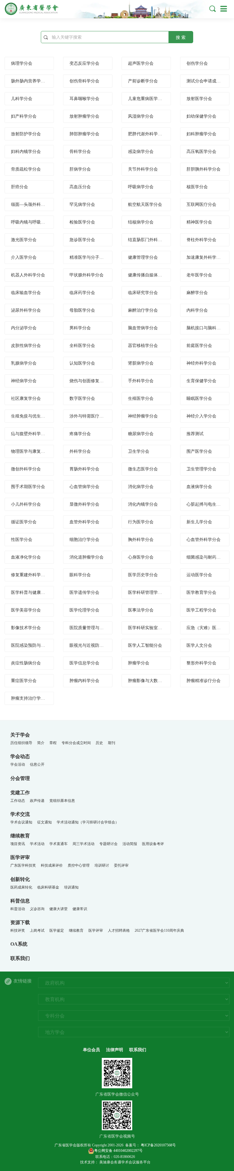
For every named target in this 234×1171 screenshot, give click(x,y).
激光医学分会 (24, 239)
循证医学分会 (24, 522)
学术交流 (20, 814)
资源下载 (20, 922)
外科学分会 (80, 451)
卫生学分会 (138, 451)
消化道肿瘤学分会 (86, 557)
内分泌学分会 (24, 328)
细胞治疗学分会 (84, 539)
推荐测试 (195, 433)
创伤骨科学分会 (84, 81)
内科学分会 (197, 310)
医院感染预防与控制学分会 (36, 645)
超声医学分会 (141, 63)
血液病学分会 (199, 486)
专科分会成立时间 (76, 743)
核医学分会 (197, 187)
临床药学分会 (82, 292)
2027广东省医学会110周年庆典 (159, 930)
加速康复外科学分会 (205, 257)
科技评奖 (17, 930)
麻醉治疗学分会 (143, 310)
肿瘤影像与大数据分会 (149, 680)
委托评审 (121, 865)
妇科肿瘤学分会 (201, 134)
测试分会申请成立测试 (207, 81)
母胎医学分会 (82, 310)
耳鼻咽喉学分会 (84, 98)
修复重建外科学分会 (30, 575)
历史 (99, 743)
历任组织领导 (21, 743)
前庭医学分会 (199, 345)
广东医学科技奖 (23, 865)
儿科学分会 (21, 98)
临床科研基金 (48, 887)
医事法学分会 (141, 610)
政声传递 (37, 801)
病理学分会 (21, 63)
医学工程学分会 (201, 610)
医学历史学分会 (143, 575)
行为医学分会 (141, 522)
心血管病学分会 (84, 486)
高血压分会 (80, 187)
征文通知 (44, 822)
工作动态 (17, 801)
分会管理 (20, 778)
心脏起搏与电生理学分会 (209, 504)
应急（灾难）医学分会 (207, 627)
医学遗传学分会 (84, 592)
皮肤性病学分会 (26, 345)
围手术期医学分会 (28, 486)
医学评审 (20, 857)
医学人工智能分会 (145, 645)
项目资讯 (17, 844)
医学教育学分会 (201, 592)
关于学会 (20, 734)
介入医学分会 (24, 257)
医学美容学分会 (26, 610)
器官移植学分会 (143, 345)
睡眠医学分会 (199, 398)
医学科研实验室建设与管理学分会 (160, 627)
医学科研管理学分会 (147, 592)
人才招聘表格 (119, 930)
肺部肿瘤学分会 (84, 134)
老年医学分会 (199, 275)
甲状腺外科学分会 (86, 275)
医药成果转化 (21, 887)
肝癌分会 (19, 187)
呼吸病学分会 (141, 187)
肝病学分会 (80, 169)
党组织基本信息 (62, 801)
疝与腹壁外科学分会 (30, 433)
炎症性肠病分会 (26, 663)
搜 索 (181, 37)
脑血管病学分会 (143, 328)
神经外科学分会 (201, 363)
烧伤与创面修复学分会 (90, 381)
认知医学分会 (82, 363)
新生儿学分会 (199, 522)
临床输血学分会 (26, 292)
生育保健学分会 (201, 381)
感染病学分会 (141, 151)
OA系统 (18, 944)
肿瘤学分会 (138, 663)
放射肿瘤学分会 (84, 116)
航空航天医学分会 (145, 204)
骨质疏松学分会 (26, 169)
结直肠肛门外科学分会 (149, 239)
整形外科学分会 (201, 663)
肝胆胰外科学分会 (203, 169)
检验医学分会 (82, 222)
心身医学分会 (141, 557)
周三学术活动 (83, 844)
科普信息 (20, 900)
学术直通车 (58, 844)
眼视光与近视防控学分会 (92, 645)
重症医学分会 (24, 680)
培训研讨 (101, 865)
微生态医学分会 (143, 469)
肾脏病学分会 (141, 363)
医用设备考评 (153, 844)
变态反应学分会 (84, 63)
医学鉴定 (56, 930)
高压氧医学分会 (201, 151)
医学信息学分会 (84, 663)
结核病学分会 (141, 222)
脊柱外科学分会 (201, 239)
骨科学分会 (80, 151)
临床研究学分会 (143, 292)
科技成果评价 (52, 865)
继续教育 (20, 835)
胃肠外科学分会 (84, 469)
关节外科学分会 (143, 169)
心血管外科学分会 (203, 539)
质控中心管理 (79, 865)
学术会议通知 (21, 822)
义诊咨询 (37, 909)
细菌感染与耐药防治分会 (209, 557)
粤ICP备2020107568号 (158, 1145)
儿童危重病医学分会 (147, 98)
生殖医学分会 (141, 398)
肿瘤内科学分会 (84, 680)
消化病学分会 (141, 486)
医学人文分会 (199, 645)
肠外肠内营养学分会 (30, 81)
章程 (53, 743)
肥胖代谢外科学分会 (147, 134)
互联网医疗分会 (201, 204)
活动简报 (129, 844)
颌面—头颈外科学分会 (32, 204)
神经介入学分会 (201, 416)
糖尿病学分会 (141, 433)
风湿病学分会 (141, 116)
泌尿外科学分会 (26, 310)
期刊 (111, 743)
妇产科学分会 (24, 116)
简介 (40, 743)
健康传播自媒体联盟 (147, 275)
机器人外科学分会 (28, 275)
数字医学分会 (82, 398)
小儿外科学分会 (26, 504)
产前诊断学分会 (143, 81)
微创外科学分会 (26, 469)
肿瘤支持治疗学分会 (30, 698)
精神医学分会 (199, 222)
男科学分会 (80, 328)
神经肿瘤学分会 (143, 416)
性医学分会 (21, 539)
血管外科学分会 (84, 522)
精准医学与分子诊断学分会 (95, 257)
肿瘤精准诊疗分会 (203, 680)
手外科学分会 (141, 381)
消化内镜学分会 (143, 504)
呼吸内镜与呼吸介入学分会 (36, 222)
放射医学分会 (199, 98)
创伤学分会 (197, 63)
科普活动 (17, 909)
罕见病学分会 (82, 204)
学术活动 (37, 844)
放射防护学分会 (26, 134)
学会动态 (20, 756)
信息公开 (37, 764)
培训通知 (71, 887)
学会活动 (17, 764)
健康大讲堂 (58, 909)
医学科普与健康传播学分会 (36, 592)
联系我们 (20, 958)
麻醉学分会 (197, 292)
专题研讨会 (108, 844)
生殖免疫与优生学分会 (32, 416)
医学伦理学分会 (84, 610)
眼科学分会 (80, 575)
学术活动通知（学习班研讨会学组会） (88, 822)
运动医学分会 (199, 575)
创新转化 (20, 879)
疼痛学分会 (80, 433)
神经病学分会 (24, 381)
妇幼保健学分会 (201, 116)
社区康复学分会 (26, 398)
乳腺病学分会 (24, 363)
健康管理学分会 (143, 257)
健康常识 (80, 909)
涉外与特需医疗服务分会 (92, 416)
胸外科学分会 (141, 539)
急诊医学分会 (82, 239)
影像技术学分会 (26, 627)
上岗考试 (37, 930)
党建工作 (20, 792)
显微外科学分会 (84, 504)
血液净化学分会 (26, 557)
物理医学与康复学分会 (32, 451)
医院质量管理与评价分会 (92, 627)
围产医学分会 (199, 451)
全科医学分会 (82, 345)
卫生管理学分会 (201, 469)
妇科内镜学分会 (26, 151)
